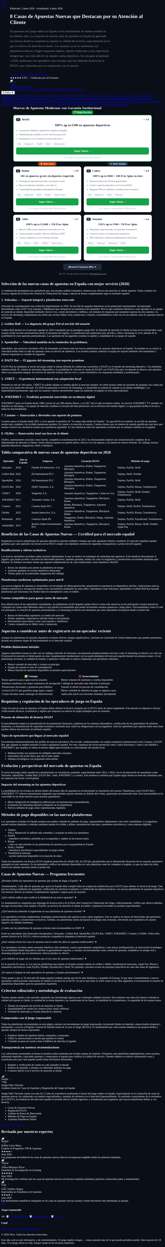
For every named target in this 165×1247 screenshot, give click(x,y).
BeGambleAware (39, 1216)
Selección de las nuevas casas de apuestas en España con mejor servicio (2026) (42, 95)
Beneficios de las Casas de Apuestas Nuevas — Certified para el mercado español (43, 98)
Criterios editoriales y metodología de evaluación (104, 104)
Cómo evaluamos (10, 1229)
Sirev (4, 2)
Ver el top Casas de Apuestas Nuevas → (30, 74)
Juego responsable (29, 1229)
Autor (4, 5)
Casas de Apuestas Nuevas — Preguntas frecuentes (51, 104)
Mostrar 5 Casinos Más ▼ (82, 267)
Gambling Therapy (17, 1216)
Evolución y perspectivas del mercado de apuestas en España (97, 101)
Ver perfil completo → (12, 1124)
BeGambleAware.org (98, 274)
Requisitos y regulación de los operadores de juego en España (33, 101)
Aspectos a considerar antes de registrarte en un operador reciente (120, 98)
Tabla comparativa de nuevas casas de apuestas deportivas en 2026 (117, 95)
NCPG (56, 1216)
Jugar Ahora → (82, 151)
